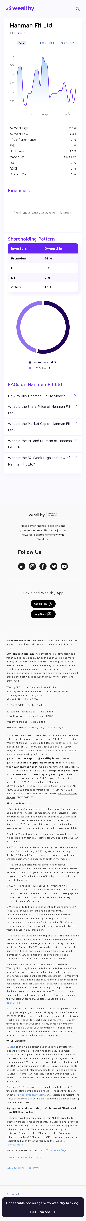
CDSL (47, 727)
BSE (35, 727)
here (43, 704)
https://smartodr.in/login (53, 1150)
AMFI (64, 727)
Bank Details (13, 1002)
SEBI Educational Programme (23, 1167)
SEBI (40, 727)
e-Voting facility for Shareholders (25, 1156)
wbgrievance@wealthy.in (34, 1094)
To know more (14, 1144)
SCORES (55, 727)
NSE (29, 727)
